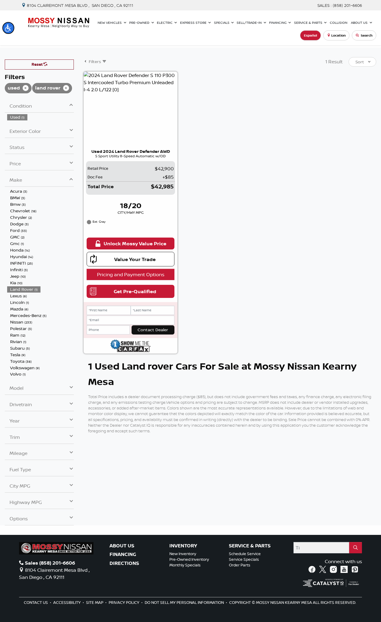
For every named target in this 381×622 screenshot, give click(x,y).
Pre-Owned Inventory (189, 559)
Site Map (95, 602)
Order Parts (239, 565)
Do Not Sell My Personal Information (185, 602)
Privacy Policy (124, 602)
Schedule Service (245, 553)
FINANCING (123, 554)
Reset (37, 64)
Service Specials (244, 559)
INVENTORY (183, 546)
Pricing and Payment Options (130, 274)
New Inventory (182, 553)
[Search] (355, 547)
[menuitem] (40, 117)
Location (338, 35)
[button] (8, 28)
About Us (122, 546)
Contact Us (36, 602)
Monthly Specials (185, 565)
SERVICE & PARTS (250, 546)
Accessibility (67, 602)
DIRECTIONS (124, 563)
